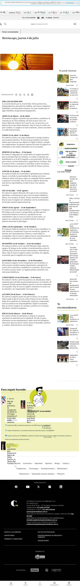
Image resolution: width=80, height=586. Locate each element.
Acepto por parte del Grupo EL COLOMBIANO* (30, 430)
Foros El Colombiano (46, 427)
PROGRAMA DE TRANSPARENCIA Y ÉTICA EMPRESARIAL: (45, 518)
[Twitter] (24, 94)
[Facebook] (28, 95)
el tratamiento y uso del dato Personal (22, 430)
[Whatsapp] (20, 95)
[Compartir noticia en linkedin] (32, 95)
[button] (77, 85)
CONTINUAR (70, 3)
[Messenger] (16, 95)
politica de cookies (56, 3)
